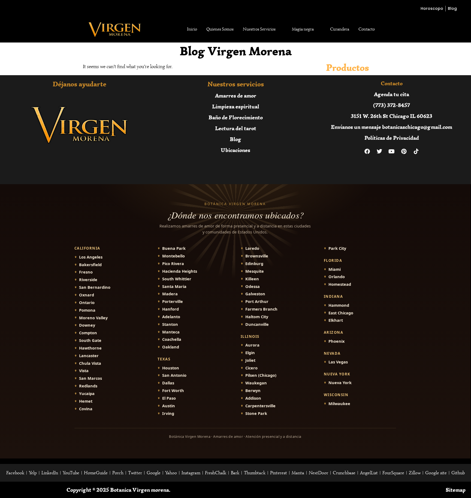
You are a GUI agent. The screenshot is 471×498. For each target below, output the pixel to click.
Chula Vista (90, 363)
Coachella (171, 339)
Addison (253, 398)
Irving (168, 413)
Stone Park (256, 413)
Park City (337, 248)
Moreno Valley (93, 317)
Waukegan (256, 382)
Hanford (170, 309)
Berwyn (253, 390)
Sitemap (456, 489)
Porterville (172, 301)
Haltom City (256, 316)
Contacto (366, 29)
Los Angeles (90, 257)
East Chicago (340, 312)
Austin (168, 405)
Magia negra (303, 29)
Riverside (88, 279)
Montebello (173, 256)
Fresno (86, 272)
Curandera (339, 29)
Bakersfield (90, 264)
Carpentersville (260, 405)
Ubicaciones (235, 150)
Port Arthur (256, 301)
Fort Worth (173, 390)
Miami (334, 269)
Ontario (87, 302)
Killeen (252, 278)
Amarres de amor (235, 95)
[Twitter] (379, 151)
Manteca (171, 332)
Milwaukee (339, 403)
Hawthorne (90, 348)
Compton (88, 332)
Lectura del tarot (235, 128)
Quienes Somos (220, 29)
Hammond (338, 305)
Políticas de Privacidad (391, 137)
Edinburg (254, 263)
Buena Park (174, 248)
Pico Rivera (173, 263)
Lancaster (89, 355)
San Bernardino (94, 287)
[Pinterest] (403, 151)
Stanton (170, 324)
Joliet (250, 360)
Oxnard (86, 294)
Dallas (168, 382)
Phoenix (336, 341)
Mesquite (254, 271)
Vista (84, 370)
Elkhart (335, 320)
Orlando (336, 276)
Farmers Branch (261, 309)
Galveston (255, 293)
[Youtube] (391, 151)
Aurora (252, 345)
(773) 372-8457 (391, 105)
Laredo (252, 248)
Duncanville (257, 324)
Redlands (88, 385)
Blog (235, 139)
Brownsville (256, 256)
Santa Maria (174, 286)
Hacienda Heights (179, 271)
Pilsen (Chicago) (260, 375)
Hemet (85, 401)
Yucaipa (87, 393)
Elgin (250, 352)
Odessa (252, 286)
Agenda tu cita (391, 94)
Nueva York (340, 382)
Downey (87, 325)
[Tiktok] (416, 151)
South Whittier (176, 278)
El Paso (169, 398)
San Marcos (90, 378)
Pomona (87, 310)
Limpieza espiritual (235, 106)
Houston (170, 368)
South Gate (90, 340)
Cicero (251, 368)
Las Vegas (338, 362)
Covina (85, 408)
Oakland (170, 347)
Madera (170, 293)
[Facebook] (367, 151)
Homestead (339, 284)
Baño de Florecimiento (236, 117)
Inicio (192, 29)
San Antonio (174, 375)
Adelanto (171, 316)
